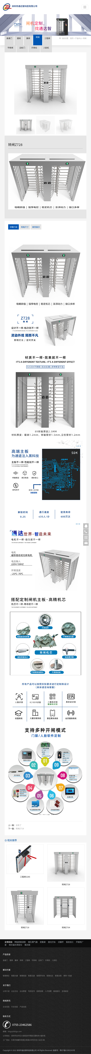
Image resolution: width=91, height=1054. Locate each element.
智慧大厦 (14, 975)
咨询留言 (65, 991)
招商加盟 (39, 991)
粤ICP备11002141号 (67, 1050)
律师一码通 (67, 975)
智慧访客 (58, 975)
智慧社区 (50, 975)
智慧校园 (23, 975)
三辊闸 (47, 38)
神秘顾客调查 (20, 941)
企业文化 (14, 991)
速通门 (9, 38)
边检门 (22, 47)
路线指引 (56, 991)
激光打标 (52, 941)
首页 (71, 38)
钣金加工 (70, 941)
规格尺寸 (25, 227)
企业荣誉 (23, 991)
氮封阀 (27, 944)
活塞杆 (61, 941)
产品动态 (23, 1006)
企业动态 (6, 1006)
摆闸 (19, 38)
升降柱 (34, 47)
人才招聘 (48, 991)
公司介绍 (6, 991)
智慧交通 (31, 975)
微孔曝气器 (33, 941)
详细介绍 (13, 227)
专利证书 (31, 991)
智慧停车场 (40, 975)
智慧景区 (6, 975)
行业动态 (14, 1006)
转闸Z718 (20, 828)
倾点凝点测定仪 (15, 944)
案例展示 (36, 227)
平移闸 (10, 47)
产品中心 (78, 38)
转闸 (38, 37)
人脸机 (46, 47)
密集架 (43, 941)
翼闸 (28, 38)
